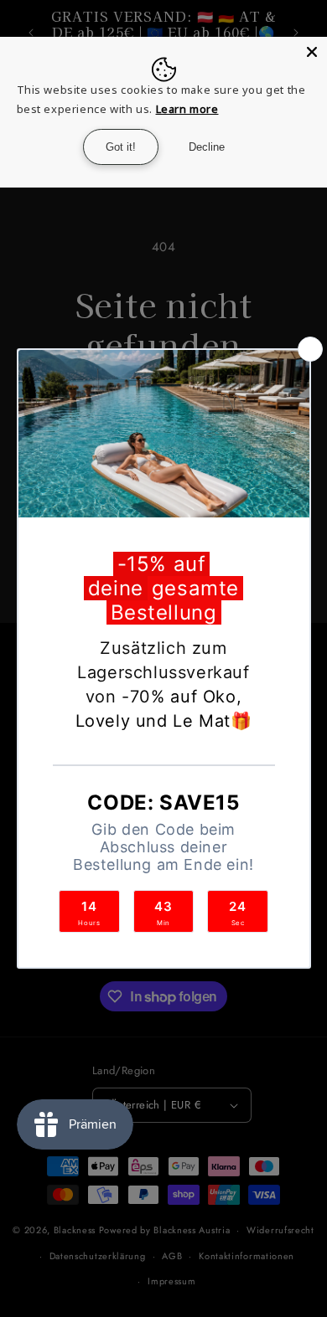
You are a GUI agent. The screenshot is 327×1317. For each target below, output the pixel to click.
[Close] (312, 52)
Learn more (187, 108)
